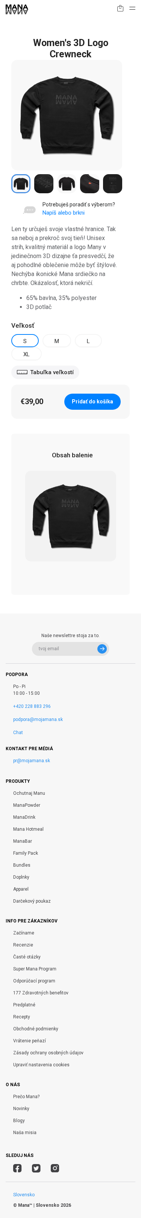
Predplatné (24, 1005)
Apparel (21, 889)
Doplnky (21, 877)
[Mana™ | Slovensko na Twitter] (36, 1169)
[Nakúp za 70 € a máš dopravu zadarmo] (120, 9)
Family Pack (25, 853)
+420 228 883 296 (32, 706)
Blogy (19, 1120)
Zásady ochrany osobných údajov (48, 1052)
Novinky (21, 1108)
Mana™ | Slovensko (38, 1205)
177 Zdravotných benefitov (40, 993)
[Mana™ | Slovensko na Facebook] (17, 1169)
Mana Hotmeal (28, 829)
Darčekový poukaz (32, 901)
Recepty (21, 1016)
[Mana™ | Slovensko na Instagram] (55, 1169)
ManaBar (22, 841)
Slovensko (24, 1194)
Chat (18, 732)
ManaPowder (26, 805)
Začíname (23, 933)
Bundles (21, 865)
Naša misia (24, 1132)
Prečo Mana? (26, 1096)
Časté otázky (27, 957)
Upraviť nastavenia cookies (41, 1064)
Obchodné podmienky (35, 1028)
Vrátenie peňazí (29, 1040)
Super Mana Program (34, 969)
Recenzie (23, 945)
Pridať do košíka (92, 402)
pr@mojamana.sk (31, 760)
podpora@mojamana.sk (38, 719)
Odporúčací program (34, 981)
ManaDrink (24, 817)
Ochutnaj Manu (29, 793)
